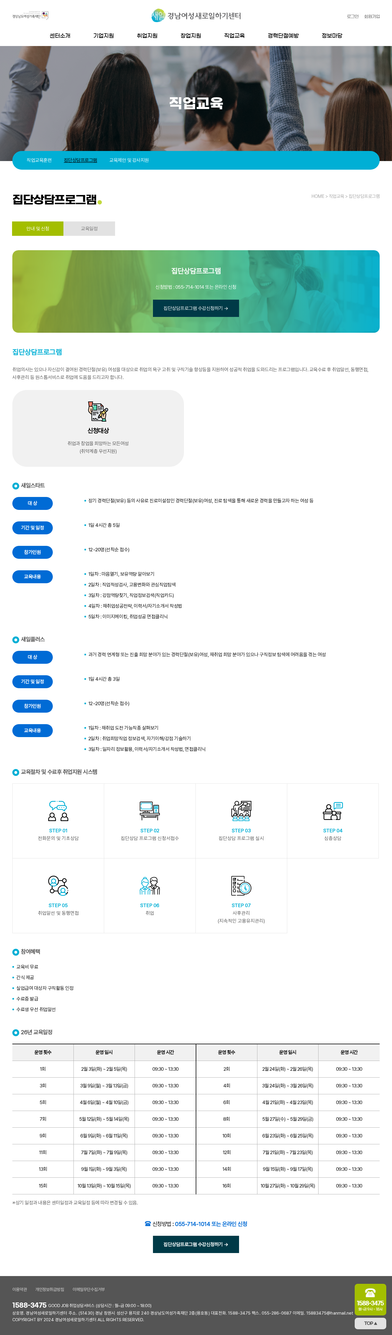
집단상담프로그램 (80, 160)
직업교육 (234, 36)
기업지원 (103, 36)
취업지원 (147, 36)
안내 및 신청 (37, 229)
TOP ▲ (370, 1323)
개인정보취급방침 (49, 1289)
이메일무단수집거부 (89, 1289)
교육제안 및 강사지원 (129, 160)
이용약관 (19, 1289)
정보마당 (332, 36)
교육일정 (89, 229)
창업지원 (191, 36)
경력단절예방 (283, 36)
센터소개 (60, 36)
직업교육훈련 (39, 160)
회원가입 (372, 16)
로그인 (353, 16)
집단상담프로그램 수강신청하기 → (196, 308)
